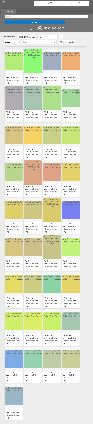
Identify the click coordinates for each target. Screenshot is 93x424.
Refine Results (68, 42)
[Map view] (33, 37)
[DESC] (61, 37)
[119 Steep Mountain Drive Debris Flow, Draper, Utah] (14, 61)
